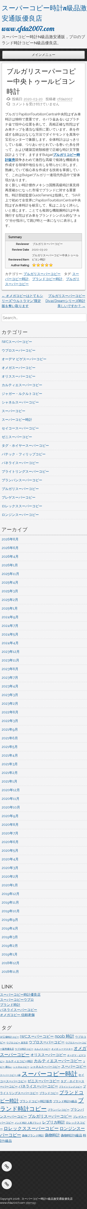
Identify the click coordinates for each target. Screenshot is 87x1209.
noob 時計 (64, 1036)
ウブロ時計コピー (24, 1049)
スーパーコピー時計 (17, 420)
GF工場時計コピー (9, 1037)
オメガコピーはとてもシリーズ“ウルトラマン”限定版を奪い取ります (22, 301)
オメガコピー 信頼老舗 (17, 1015)
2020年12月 (11, 790)
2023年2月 (10, 704)
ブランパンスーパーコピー (22, 480)
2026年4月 (10, 557)
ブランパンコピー (58, 1109)
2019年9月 (10, 920)
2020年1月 (10, 885)
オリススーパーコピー (18, 376)
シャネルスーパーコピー (20, 402)
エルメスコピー (42, 1049)
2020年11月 (10, 799)
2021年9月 (10, 729)
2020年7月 (10, 833)
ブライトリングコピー (70, 1086)
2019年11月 (10, 902)
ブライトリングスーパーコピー (25, 472)
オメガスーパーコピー (18, 368)
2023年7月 (10, 678)
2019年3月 (10, 937)
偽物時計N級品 (71, 1135)
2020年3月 (10, 868)
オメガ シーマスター (62, 1049)
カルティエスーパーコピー (22, 385)
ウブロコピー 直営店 (17, 1042)
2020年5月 (10, 851)
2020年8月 (10, 825)
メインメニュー (43, 55)
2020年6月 (10, 842)
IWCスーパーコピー (17, 342)
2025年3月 (10, 591)
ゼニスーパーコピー (17, 437)
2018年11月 (10, 972)
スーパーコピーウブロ (17, 1000)
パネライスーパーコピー (20, 463)
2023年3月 (10, 695)
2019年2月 (10, 946)
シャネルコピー (21, 1067)
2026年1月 (10, 565)
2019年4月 (10, 928)
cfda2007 (64, 99)
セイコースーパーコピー (20, 428)
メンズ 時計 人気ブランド (28, 1122)
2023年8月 (10, 669)
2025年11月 (10, 574)
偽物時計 (52, 1135)
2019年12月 (10, 894)
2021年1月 (9, 781)
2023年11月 (10, 660)
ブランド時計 (10, 1005)
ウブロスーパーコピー (18, 350)
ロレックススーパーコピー (22, 506)
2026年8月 (10, 539)
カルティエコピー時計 (19, 1061)
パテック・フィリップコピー (24, 454)
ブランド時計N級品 (65, 1101)
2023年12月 (11, 652)
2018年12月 (10, 963)
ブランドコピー (48, 1093)
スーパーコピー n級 (10, 1075)
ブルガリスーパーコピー (42, 274)
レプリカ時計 (53, 1122)
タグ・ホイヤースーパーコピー (25, 446)
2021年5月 (10, 747)
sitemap (31, 1202)
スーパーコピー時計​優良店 (20, 995)
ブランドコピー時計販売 (36, 1101)
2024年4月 (10, 643)
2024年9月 (10, 617)
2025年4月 (10, 582)
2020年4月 (10, 859)
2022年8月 (10, 712)
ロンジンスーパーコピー (20, 515)
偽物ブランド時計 (33, 1135)
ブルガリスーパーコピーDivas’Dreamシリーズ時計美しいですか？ (65, 301)
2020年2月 (10, 876)
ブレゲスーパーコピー (18, 497)
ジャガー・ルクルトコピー (22, 394)
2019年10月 (11, 911)
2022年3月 (10, 721)
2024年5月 (10, 634)
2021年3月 (10, 764)
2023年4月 (10, 686)
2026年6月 (10, 548)
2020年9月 (10, 816)
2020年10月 (11, 807)
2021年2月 (10, 773)
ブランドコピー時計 (47, 279)
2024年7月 (10, 626)
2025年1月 (10, 608)
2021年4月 (10, 755)
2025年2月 (10, 600)
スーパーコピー (13, 411)
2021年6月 (10, 738)
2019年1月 (10, 954)
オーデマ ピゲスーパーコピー (24, 359)
